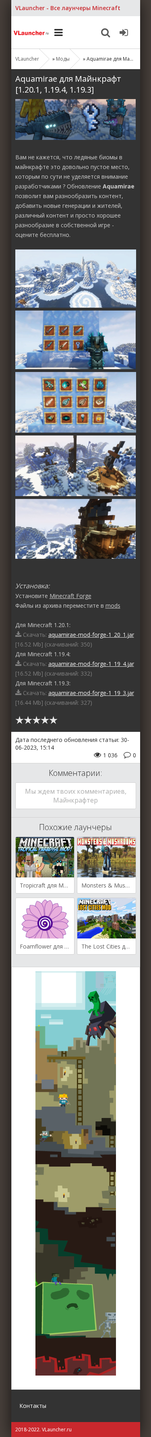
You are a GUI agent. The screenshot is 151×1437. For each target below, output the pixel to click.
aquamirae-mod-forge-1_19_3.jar (91, 693)
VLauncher (31, 32)
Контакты (32, 1406)
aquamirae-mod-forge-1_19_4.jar (91, 664)
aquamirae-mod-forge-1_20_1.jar (91, 634)
